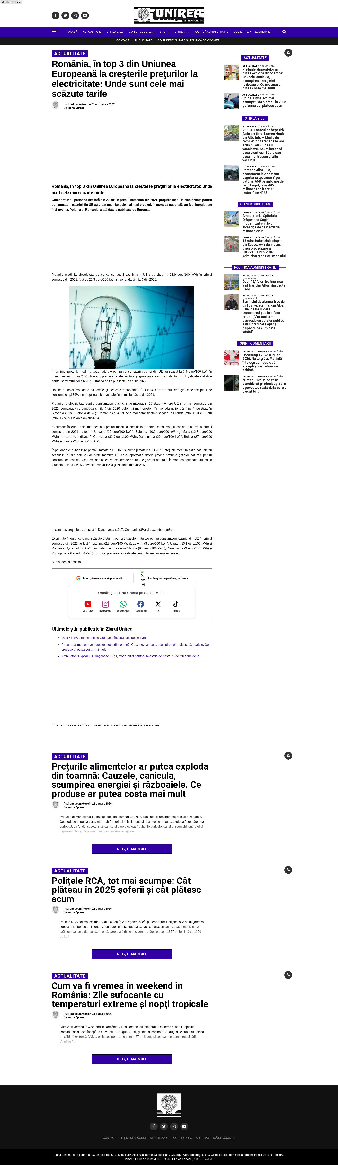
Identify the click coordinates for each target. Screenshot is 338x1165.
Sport (164, 31)
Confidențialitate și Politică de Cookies (188, 40)
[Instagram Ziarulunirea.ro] (174, 1126)
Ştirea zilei (114, 31)
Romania (136, 725)
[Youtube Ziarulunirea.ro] (184, 1126)
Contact (122, 40)
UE (158, 725)
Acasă (72, 31)
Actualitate (92, 31)
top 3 (149, 725)
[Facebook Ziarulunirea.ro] (154, 1126)
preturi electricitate (111, 725)
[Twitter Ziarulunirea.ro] (164, 1126)
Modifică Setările (11, 2)
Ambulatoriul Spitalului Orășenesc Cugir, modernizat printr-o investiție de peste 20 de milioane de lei (131, 656)
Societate (241, 31)
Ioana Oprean (76, 107)
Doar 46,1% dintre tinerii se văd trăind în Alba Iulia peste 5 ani (104, 637)
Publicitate (143, 40)
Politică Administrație (211, 31)
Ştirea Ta (181, 31)
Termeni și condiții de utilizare (145, 1137)
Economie (262, 31)
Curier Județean (141, 31)
